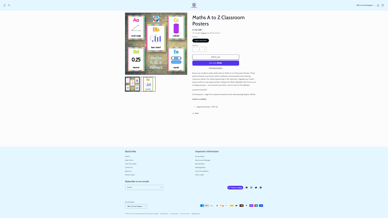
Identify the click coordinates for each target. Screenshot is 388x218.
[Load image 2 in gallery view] (148, 84)
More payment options (215, 68)
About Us (128, 171)
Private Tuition (130, 175)
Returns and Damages (202, 160)
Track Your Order (131, 164)
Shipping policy (196, 213)
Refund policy (164, 213)
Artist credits (199, 175)
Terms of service (185, 213)
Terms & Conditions (201, 171)
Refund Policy (200, 164)
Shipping (203, 33)
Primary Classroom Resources (138, 213)
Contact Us (129, 167)
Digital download (201, 40)
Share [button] (197, 113)
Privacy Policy (200, 156)
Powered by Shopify (153, 213)
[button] (4, 5)
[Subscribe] (160, 187)
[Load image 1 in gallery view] (132, 84)
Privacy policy (174, 213)
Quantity (195, 45)
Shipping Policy (200, 167)
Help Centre (129, 160)
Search (127, 156)
